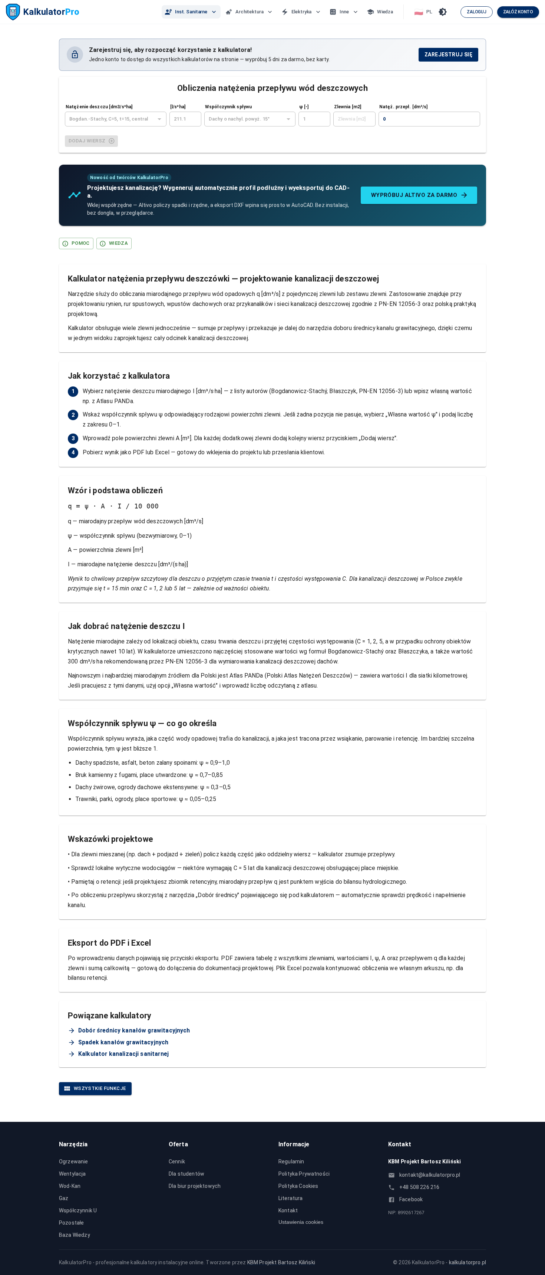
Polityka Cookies (298, 1186)
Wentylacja (72, 1174)
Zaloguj (476, 11)
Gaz (63, 1198)
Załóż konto (518, 11)
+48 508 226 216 (419, 1187)
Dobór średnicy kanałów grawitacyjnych (134, 1030)
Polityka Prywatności (304, 1174)
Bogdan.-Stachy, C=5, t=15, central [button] (108, 119)
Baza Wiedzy (74, 1235)
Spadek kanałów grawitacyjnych (123, 1042)
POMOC (81, 243)
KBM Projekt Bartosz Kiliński (281, 1262)
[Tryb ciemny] (442, 11)
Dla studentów (186, 1174)
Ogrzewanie (73, 1161)
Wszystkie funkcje (100, 1088)
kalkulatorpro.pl (467, 1262)
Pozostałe (71, 1223)
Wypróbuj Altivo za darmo (414, 195)
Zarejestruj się (448, 54)
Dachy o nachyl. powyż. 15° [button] (239, 119)
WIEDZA (118, 243)
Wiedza (385, 11)
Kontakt (288, 1210)
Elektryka (301, 11)
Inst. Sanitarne (191, 11)
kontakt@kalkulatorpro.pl (429, 1175)
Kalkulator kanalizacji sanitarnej (123, 1053)
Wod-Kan (69, 1186)
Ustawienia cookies (300, 1222)
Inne (344, 11)
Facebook (411, 1199)
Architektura (249, 11)
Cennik (177, 1161)
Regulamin (291, 1161)
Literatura (290, 1198)
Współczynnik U (78, 1210)
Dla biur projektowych (195, 1186)
